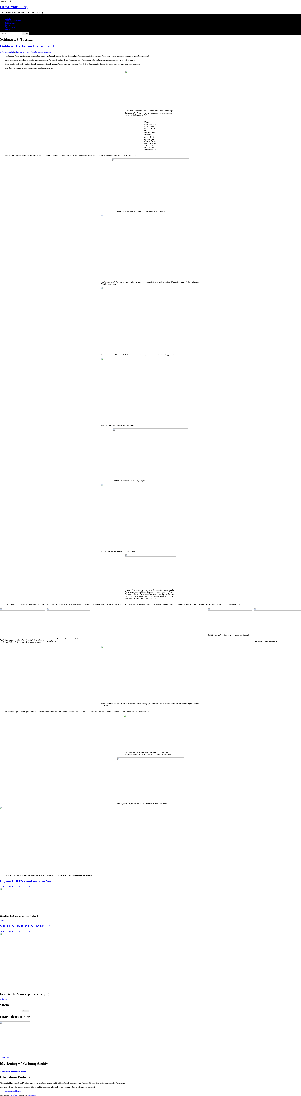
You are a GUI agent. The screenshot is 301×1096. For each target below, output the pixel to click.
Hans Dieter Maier (22, 52)
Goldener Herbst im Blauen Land (27, 46)
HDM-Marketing (14, 7)
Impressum (9, 29)
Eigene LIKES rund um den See (25, 881)
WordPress (13, 1095)
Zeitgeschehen (10, 23)
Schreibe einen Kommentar (41, 52)
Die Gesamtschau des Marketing (13, 1071)
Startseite (8, 19)
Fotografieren (10, 27)
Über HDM (4, 1058)
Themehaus (32, 1095)
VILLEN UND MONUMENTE (25, 926)
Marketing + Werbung (13, 21)
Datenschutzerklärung (13, 1091)
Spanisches (9, 25)
